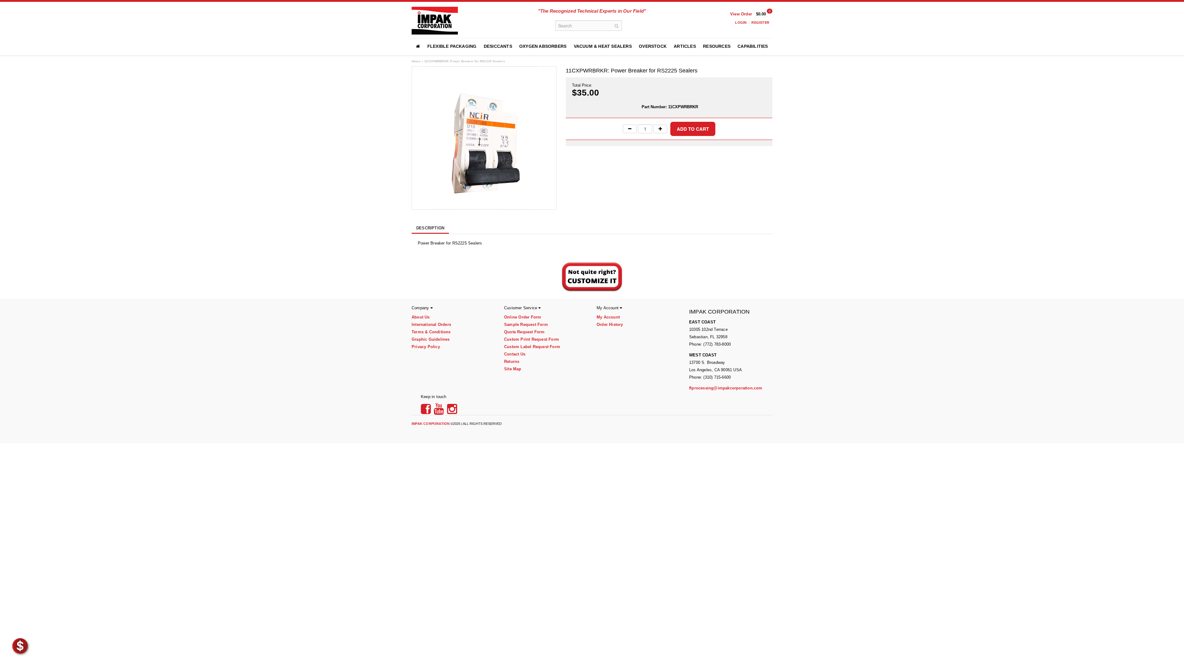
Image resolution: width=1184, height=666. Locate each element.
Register (760, 22)
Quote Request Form (524, 332)
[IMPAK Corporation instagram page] (452, 411)
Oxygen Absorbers (542, 46)
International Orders (431, 324)
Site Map (512, 369)
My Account (608, 317)
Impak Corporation (431, 424)
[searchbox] (588, 25)
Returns (511, 361)
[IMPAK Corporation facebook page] (427, 411)
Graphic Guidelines (431, 339)
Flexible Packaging (452, 46)
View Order (741, 14)
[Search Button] (616, 25)
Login (740, 22)
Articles (685, 46)
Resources (716, 46)
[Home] (418, 46)
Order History (610, 324)
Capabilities (753, 46)
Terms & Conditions (431, 332)
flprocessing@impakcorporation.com (726, 388)
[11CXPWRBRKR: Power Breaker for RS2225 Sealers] (484, 137)
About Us (421, 317)
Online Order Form (522, 317)
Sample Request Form (526, 324)
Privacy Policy (426, 346)
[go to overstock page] (20, 645)
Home (416, 61)
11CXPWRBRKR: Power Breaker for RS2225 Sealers (464, 61)
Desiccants (498, 46)
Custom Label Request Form (532, 346)
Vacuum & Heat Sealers (603, 46)
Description (430, 228)
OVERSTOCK (653, 46)
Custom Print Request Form (531, 339)
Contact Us (514, 354)
